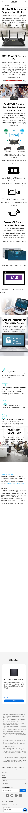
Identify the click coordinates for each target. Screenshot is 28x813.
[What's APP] (16, 795)
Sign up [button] (23, 790)
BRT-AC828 (5, 5)
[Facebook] (7, 795)
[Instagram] (20, 795)
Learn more (14, 333)
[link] (14, 1)
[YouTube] (11, 795)
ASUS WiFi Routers (11, 769)
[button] (2, 2)
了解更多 (14, 700)
